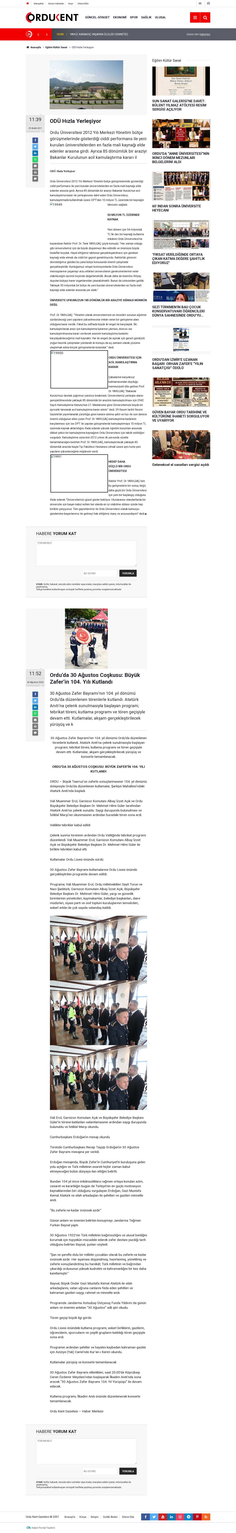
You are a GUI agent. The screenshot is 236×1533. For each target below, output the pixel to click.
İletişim (95, 1517)
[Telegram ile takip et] (188, 1516)
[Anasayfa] (28, 3)
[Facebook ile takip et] (145, 1516)
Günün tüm (198, 34)
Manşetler (39, 3)
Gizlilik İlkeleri (110, 1517)
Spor (134, 17)
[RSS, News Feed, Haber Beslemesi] (206, 1516)
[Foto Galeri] (208, 3)
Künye (82, 1517)
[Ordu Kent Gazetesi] (52, 17)
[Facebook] (35, 140)
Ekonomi (119, 17)
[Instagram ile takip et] (180, 1516)
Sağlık (146, 17)
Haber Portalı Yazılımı (43, 1527)
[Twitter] (35, 146)
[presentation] (38, 34)
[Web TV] (200, 3)
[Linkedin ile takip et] (171, 1516)
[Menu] (195, 17)
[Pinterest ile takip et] (197, 1516)
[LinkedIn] (35, 153)
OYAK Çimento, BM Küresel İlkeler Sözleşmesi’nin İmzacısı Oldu (108, 34)
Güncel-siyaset (97, 17)
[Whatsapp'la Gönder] (35, 159)
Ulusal (160, 17)
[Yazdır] (35, 172)
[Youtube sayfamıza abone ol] (162, 1516)
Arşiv (70, 3)
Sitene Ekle (83, 3)
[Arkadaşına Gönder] (35, 166)
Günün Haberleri (56, 3)
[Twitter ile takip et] (154, 1516)
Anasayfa (69, 1517)
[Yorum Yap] (35, 178)
